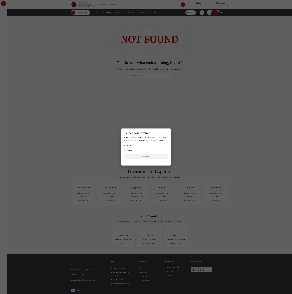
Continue (146, 157)
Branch (127, 145)
